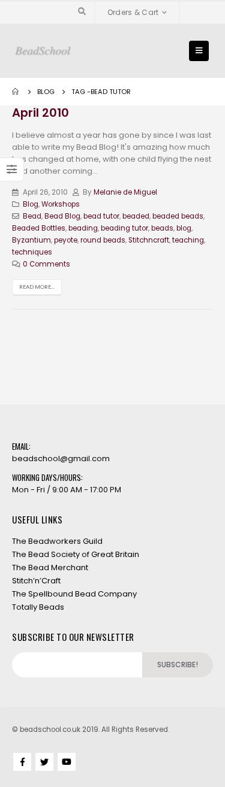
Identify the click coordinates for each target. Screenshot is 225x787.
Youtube (67, 762)
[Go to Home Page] (16, 91)
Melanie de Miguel (125, 192)
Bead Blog (62, 216)
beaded (135, 216)
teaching (188, 240)
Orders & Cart (133, 12)
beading (83, 228)
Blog (30, 204)
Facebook (22, 762)
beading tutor (124, 228)
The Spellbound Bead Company (74, 594)
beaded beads (177, 216)
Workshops (60, 204)
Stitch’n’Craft (36, 580)
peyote (65, 240)
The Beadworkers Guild (57, 541)
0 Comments (46, 264)
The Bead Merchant (50, 567)
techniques (32, 252)
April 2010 (40, 113)
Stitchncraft (148, 240)
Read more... (37, 286)
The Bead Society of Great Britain (75, 554)
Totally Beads (38, 607)
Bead (32, 216)
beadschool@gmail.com (61, 458)
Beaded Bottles (38, 228)
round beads (102, 240)
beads (162, 228)
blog (183, 228)
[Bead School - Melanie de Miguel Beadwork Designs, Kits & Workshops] (43, 51)
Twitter (44, 762)
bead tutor (101, 216)
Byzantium (31, 240)
